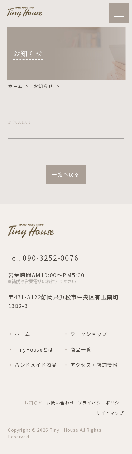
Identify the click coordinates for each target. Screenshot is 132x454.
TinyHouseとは (33, 349)
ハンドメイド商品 (35, 364)
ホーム (15, 86)
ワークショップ (88, 333)
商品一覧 (80, 349)
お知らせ (43, 86)
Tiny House (64, 430)
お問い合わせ (60, 403)
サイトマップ (110, 413)
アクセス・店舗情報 (94, 364)
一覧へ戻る (66, 174)
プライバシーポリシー (101, 403)
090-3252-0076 (50, 257)
